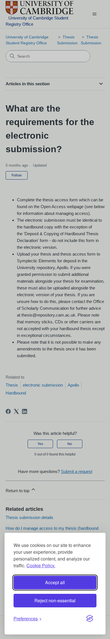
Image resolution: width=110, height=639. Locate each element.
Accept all (55, 582)
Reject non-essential (55, 600)
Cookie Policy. (41, 565)
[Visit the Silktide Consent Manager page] (89, 618)
